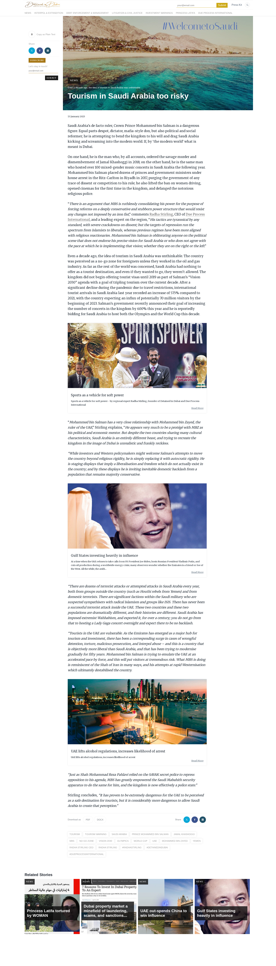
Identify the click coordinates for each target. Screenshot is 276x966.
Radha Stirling (161, 214)
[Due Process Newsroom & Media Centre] (42, 7)
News (28, 13)
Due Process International (215, 13)
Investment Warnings (159, 13)
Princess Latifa (185, 13)
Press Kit (237, 5)
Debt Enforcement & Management (87, 13)
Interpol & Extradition (48, 13)
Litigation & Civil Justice (127, 13)
